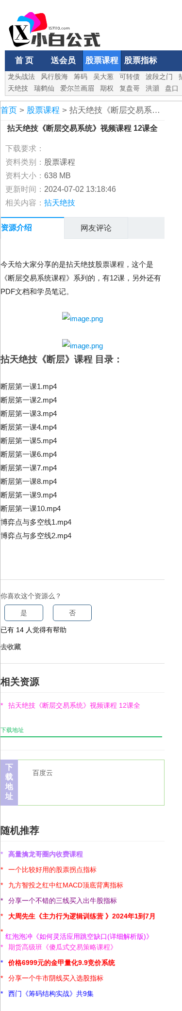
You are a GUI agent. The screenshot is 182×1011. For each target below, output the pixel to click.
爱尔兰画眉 (77, 88)
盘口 (172, 88)
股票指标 (140, 60)
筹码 (80, 76)
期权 (107, 88)
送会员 (63, 60)
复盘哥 (129, 88)
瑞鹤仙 (44, 88)
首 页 (24, 60)
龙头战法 (21, 76)
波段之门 (159, 76)
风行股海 (54, 76)
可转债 (129, 76)
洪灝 (152, 88)
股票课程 (101, 60)
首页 (8, 110)
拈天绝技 (59, 203)
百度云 (43, 773)
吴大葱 (103, 76)
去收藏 (10, 647)
